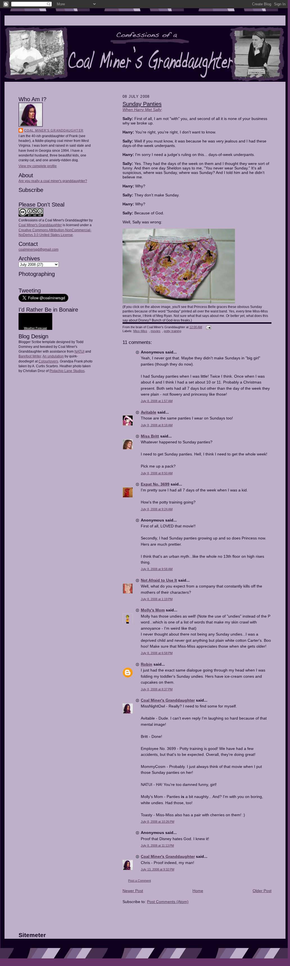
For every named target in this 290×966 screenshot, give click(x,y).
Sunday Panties (142, 104)
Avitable (148, 412)
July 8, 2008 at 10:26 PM (157, 821)
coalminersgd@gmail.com (38, 249)
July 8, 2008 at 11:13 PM (157, 845)
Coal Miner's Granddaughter (53, 130)
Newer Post (133, 890)
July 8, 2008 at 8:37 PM (157, 689)
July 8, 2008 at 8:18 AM (157, 425)
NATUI (79, 351)
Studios (78, 371)
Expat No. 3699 (155, 484)
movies (155, 331)
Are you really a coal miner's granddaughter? (53, 181)
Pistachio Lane (60, 371)
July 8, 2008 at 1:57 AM (157, 401)
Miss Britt (150, 436)
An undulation (53, 356)
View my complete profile (38, 166)
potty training (172, 331)
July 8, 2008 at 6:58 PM (157, 653)
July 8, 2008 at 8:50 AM (157, 473)
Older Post (262, 890)
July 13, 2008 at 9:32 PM (157, 869)
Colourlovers (48, 361)
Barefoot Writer (30, 356)
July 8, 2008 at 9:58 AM (157, 569)
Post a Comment (139, 880)
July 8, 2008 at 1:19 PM (157, 599)
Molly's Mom (153, 610)
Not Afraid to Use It (159, 580)
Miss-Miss (140, 331)
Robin (146, 664)
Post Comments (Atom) (168, 901)
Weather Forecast (35, 328)
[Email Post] (208, 327)
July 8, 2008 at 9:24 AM (157, 509)
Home (197, 890)
